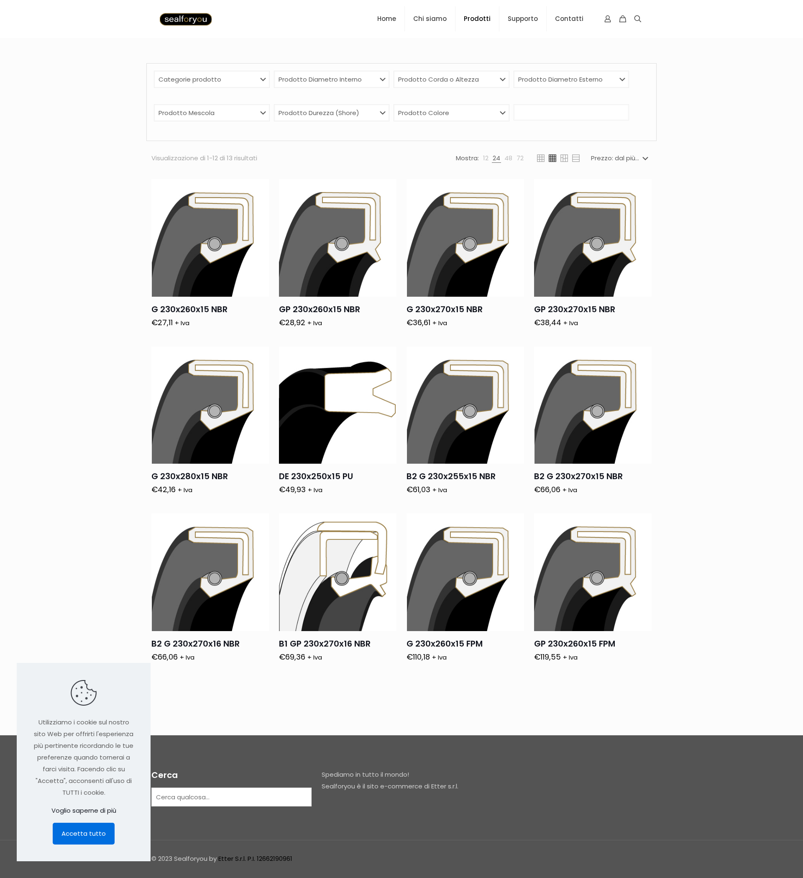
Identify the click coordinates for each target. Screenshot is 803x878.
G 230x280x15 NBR (189, 476)
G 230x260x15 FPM (445, 644)
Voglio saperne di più (83, 810)
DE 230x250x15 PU (316, 476)
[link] (485, 158)
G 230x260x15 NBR (189, 309)
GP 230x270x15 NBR (574, 309)
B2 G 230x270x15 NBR (578, 476)
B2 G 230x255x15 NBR (451, 476)
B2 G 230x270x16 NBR (195, 644)
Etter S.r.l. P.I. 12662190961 (255, 858)
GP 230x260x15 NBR (319, 309)
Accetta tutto (83, 833)
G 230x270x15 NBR (445, 309)
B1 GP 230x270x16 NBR (325, 644)
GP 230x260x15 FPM (574, 644)
